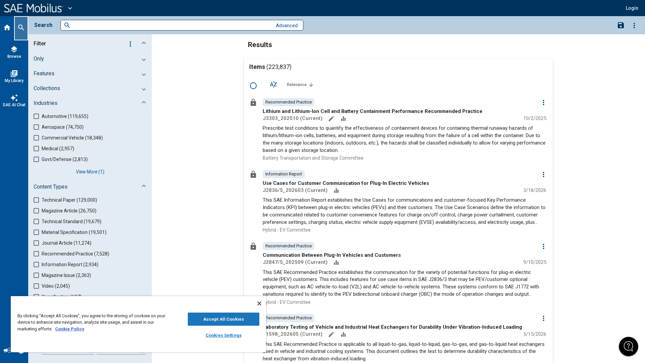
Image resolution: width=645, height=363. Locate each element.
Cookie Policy (69, 328)
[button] (91, 43)
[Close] (259, 303)
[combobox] (171, 25)
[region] (138, 324)
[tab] (7, 28)
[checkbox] (253, 85)
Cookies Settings (224, 335)
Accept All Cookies (223, 319)
